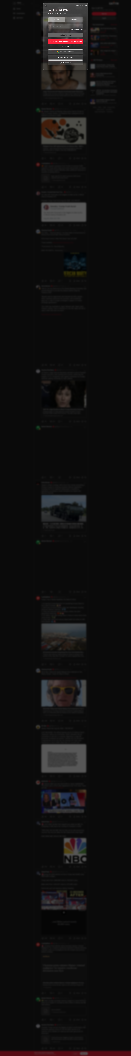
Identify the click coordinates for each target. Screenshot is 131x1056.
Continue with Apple (66, 57)
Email (57, 19)
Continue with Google (67, 52)
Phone (75, 19)
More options (67, 63)
